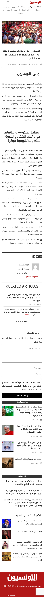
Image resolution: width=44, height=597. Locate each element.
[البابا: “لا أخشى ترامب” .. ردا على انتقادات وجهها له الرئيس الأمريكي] (7, 430)
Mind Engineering (11, 586)
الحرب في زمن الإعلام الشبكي (28, 459)
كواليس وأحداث (27, 7)
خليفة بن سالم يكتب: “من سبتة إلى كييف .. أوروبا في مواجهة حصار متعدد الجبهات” (22, 492)
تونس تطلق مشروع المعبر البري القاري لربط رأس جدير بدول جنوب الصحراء (29, 445)
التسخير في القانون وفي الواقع (30, 531)
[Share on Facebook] (40, 256)
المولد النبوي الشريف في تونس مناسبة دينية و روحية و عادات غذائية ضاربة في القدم (27, 557)
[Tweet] (37, 256)
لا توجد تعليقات (12, 64)
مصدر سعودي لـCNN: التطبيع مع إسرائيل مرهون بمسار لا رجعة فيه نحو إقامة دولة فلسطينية (29, 411)
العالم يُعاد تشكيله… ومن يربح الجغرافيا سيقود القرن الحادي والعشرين (24, 482)
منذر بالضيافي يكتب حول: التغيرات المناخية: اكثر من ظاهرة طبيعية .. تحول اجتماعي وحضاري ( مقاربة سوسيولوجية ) (22, 502)
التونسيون (24, 64)
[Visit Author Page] (35, 270)
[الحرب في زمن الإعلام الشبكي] (7, 463)
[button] (8, 2)
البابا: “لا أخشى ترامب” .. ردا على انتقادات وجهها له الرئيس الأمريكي (29, 429)
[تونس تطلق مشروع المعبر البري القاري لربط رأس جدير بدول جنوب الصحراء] (7, 447)
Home (38, 7)
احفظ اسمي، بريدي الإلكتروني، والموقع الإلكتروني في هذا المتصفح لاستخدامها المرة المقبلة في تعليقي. (22, 386)
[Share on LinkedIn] (34, 256)
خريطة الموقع (11, 595)
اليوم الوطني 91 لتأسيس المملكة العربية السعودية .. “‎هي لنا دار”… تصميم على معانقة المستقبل (27, 545)
